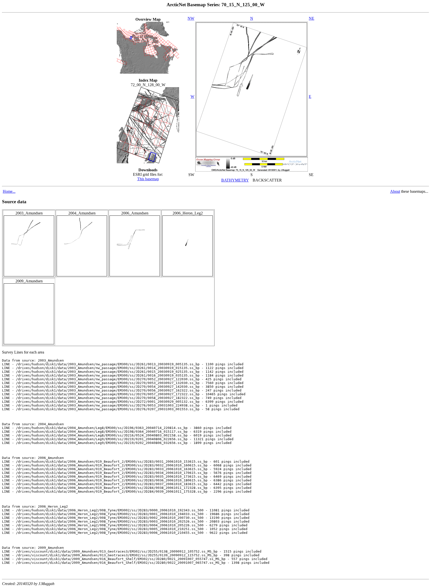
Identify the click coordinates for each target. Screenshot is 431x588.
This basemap (148, 179)
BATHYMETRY (235, 180)
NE (311, 18)
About (395, 191)
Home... (9, 191)
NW (191, 18)
